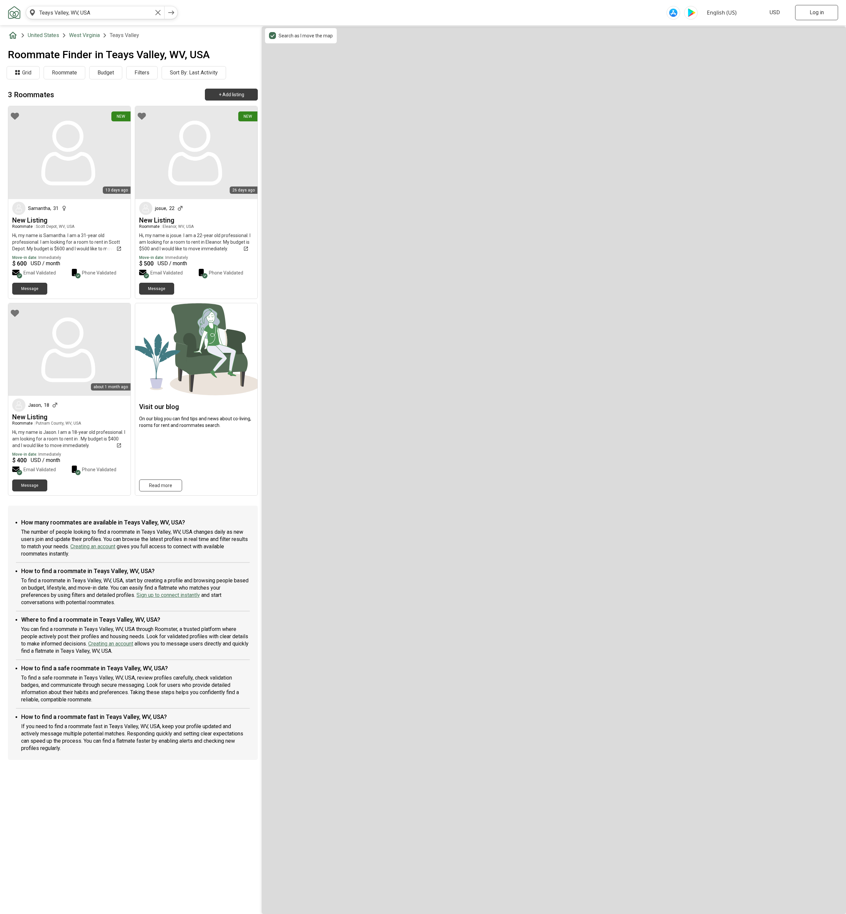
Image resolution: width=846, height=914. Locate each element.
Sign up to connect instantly (168, 595)
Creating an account (92, 546)
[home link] (14, 12)
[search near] (32, 12)
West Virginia (84, 35)
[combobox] (95, 12)
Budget (105, 72)
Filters (142, 72)
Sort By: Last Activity (194, 72)
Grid (26, 72)
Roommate (64, 72)
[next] (171, 12)
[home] (14, 35)
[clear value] (158, 12)
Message (29, 288)
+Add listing (231, 94)
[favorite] (14, 116)
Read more (160, 485)
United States (43, 35)
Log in (817, 12)
